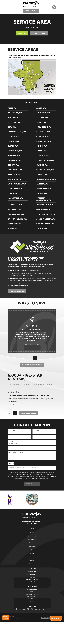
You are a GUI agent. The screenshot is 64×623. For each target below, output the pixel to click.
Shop (32, 550)
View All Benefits (17, 291)
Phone (10, 436)
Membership (32, 539)
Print (38, 344)
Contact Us (32, 564)
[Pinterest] (32, 609)
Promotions (32, 557)
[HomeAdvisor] (43, 609)
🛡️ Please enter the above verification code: (23, 467)
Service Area (31, 546)
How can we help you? (15, 452)
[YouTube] (24, 609)
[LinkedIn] (36, 609)
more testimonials (28, 413)
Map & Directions (32, 582)
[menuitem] (18, 108)
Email (32, 344)
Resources (32, 543)
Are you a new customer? (16, 447)
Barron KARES (32, 536)
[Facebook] (17, 609)
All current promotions (32, 365)
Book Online (31, 11)
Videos (32, 553)
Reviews (32, 560)
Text (26, 344)
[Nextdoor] (47, 609)
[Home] (31, 4)
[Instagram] (28, 609)
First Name (11, 430)
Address (11, 441)
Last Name (36, 430)
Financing (22, 33)
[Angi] (40, 609)
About (32, 532)
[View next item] (35, 358)
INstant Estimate (39, 33)
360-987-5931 (32, 523)
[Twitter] (20, 609)
